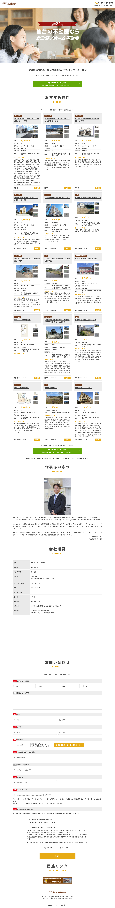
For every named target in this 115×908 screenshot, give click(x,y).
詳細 (36, 188)
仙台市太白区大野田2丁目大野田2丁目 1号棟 (26, 119)
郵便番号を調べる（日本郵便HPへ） (68, 745)
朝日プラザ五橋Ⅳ (21, 387)
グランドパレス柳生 (83, 387)
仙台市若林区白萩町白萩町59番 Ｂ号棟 (87, 119)
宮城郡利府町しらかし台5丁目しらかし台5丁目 (57, 119)
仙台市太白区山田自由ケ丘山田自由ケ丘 (57, 259)
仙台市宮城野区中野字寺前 (86, 258)
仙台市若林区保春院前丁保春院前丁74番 (27, 259)
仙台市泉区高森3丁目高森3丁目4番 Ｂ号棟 (26, 198)
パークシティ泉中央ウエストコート (57, 198)
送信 (57, 855)
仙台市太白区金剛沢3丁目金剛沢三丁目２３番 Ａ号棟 (57, 321)
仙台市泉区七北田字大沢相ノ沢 (88, 197)
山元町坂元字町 (51, 387)
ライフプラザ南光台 (22, 320)
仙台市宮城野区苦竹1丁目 (85, 320)
